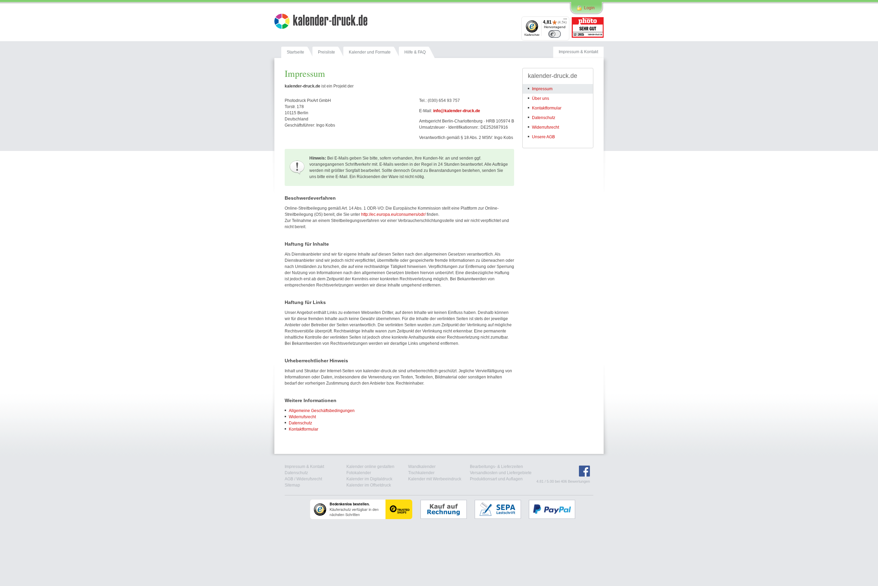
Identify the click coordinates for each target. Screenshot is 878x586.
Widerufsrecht (309, 479)
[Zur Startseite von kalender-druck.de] (320, 22)
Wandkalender (422, 466)
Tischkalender (421, 472)
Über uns (540, 98)
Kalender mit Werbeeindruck (434, 479)
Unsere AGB (543, 136)
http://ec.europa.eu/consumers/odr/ (393, 214)
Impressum (542, 88)
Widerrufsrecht (302, 416)
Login (589, 7)
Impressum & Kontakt (304, 466)
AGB (289, 479)
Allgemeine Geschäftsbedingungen (322, 410)
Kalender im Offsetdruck (368, 485)
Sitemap (292, 485)
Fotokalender (358, 472)
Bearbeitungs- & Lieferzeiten (496, 466)
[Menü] (565, 20)
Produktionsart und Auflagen (496, 479)
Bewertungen (579, 481)
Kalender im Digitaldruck (369, 479)
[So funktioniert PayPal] (555, 509)
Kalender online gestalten (370, 466)
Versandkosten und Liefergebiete (501, 472)
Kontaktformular (303, 429)
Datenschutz (300, 423)
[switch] (554, 34)
